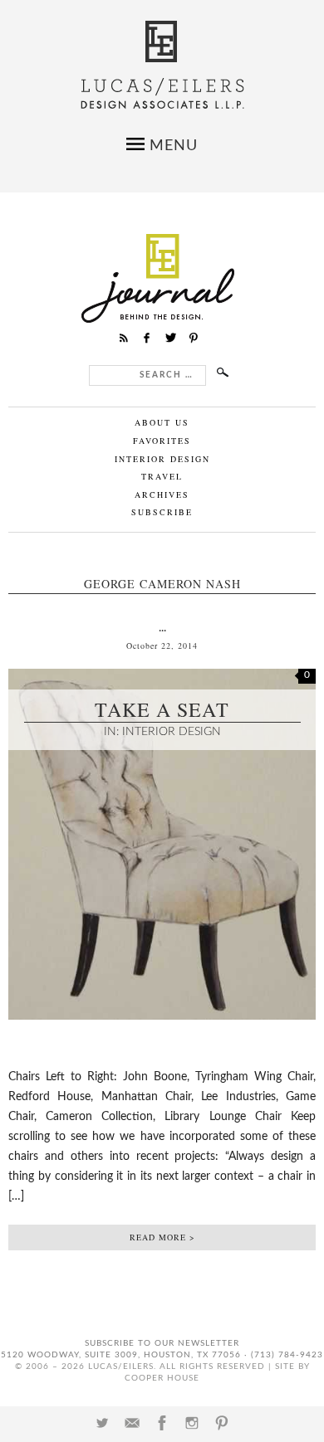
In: (113, 732)
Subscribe (162, 512)
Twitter (102, 1423)
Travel (162, 476)
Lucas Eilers (162, 65)
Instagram (192, 1423)
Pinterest (222, 1423)
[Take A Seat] (162, 1033)
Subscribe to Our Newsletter (162, 1343)
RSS (123, 337)
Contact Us (132, 1423)
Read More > (162, 1237)
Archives (162, 494)
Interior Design (162, 459)
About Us (162, 422)
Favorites (162, 440)
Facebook (162, 1423)
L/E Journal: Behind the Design (162, 278)
